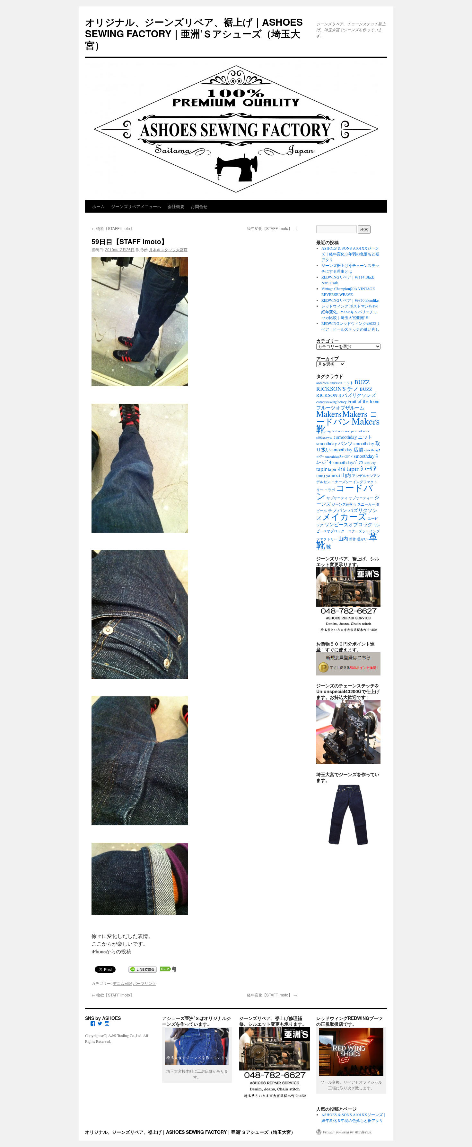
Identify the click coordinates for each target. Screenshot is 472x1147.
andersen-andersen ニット (335, 383)
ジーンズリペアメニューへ (136, 206)
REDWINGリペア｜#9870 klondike (350, 300)
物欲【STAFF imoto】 (113, 228)
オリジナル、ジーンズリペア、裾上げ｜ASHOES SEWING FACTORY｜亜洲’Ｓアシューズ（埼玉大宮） (194, 33)
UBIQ (320, 475)
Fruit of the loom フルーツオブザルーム (348, 404)
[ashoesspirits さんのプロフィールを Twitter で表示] (99, 1023)
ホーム (98, 206)
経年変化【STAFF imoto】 (272, 228)
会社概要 (176, 206)
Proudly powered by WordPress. (347, 1131)
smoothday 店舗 (347, 449)
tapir (321, 469)
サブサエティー (361, 498)
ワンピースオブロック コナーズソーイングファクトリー (348, 532)
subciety (370, 463)
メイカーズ (344, 516)
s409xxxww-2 (325, 437)
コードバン (344, 492)
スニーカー (366, 504)
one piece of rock (357, 431)
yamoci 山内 (338, 475)
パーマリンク (144, 983)
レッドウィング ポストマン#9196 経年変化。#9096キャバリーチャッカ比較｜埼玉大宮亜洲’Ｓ (349, 311)
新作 (352, 539)
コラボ (329, 490)
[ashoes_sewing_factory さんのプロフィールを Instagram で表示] (106, 1023)
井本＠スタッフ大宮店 (168, 249)
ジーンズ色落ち (344, 504)
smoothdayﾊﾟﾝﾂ (348, 462)
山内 (343, 538)
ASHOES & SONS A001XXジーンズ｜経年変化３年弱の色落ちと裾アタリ (350, 253)
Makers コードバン (347, 417)
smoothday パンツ (334, 443)
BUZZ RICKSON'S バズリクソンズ (346, 392)
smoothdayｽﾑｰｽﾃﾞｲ (339, 456)
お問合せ (199, 206)
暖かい (362, 539)
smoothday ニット (354, 437)
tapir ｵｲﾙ (336, 469)
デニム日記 (122, 983)
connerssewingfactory (331, 401)
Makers (328, 413)
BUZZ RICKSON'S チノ (343, 385)
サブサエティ (337, 498)
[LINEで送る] (142, 969)
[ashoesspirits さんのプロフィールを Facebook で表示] (92, 1023)
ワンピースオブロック (348, 524)
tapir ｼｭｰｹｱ (361, 468)
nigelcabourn (335, 431)
